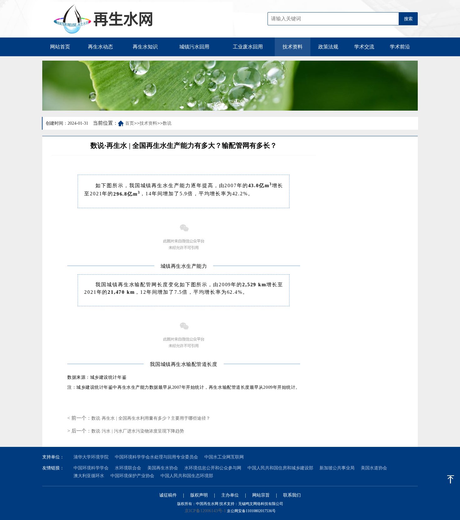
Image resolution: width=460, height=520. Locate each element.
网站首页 (60, 46)
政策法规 (328, 46)
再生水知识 (145, 46)
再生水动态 (100, 46)
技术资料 (293, 46)
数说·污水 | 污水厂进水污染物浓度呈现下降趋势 (137, 431)
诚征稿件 (168, 495)
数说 (167, 123)
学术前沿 (400, 46)
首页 (129, 123)
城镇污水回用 (194, 46)
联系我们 (292, 495)
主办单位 (230, 495)
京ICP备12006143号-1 (205, 510)
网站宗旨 (261, 495)
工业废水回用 (248, 46)
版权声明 (199, 495)
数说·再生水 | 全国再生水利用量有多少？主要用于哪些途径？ (150, 418)
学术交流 (364, 46)
